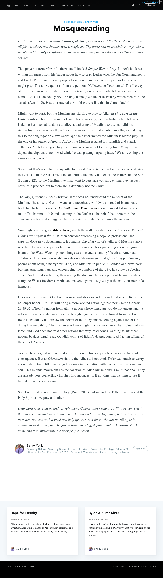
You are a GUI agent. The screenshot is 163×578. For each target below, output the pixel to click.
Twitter (143, 566)
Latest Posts (118, 566)
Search (52, 5)
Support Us (66, 5)
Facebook (132, 566)
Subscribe (150, 5)
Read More (141, 449)
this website (61, 230)
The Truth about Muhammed (77, 207)
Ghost (153, 566)
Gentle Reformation (16, 566)
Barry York (92, 22)
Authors (39, 5)
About (27, 5)
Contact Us (83, 5)
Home (17, 5)
